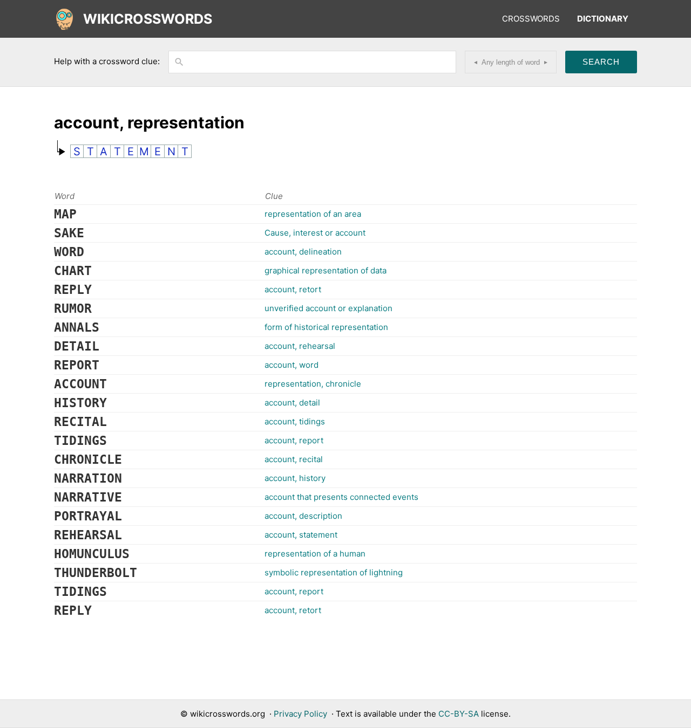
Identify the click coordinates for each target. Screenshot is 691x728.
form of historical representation (326, 327)
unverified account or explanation (328, 308)
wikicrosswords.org (227, 714)
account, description (303, 516)
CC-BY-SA (458, 714)
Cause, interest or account (315, 233)
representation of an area (313, 214)
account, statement (301, 535)
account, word (292, 365)
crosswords (531, 18)
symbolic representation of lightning (334, 572)
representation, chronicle (313, 384)
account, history (295, 478)
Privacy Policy (300, 714)
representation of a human (315, 553)
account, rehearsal (300, 346)
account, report (294, 440)
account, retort (293, 289)
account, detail (292, 402)
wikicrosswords (147, 19)
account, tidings (295, 421)
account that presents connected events (341, 497)
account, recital (294, 459)
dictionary (602, 18)
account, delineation (303, 251)
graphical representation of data (326, 270)
